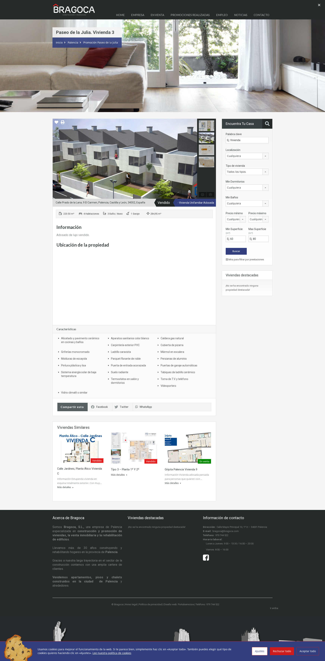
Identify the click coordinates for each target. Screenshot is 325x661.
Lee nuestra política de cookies (112, 653)
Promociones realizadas (190, 15)
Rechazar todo (282, 651)
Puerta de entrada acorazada (128, 365)
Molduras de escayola (74, 358)
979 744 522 (221, 535)
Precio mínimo (234, 213)
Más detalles (64, 487)
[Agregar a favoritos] (56, 123)
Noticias (240, 15)
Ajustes (259, 651)
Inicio (59, 42)
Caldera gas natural (172, 338)
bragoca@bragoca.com (226, 531)
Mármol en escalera (172, 351)
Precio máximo (257, 213)
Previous (56, 159)
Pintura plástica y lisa (73, 365)
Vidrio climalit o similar (74, 392)
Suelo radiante (119, 372)
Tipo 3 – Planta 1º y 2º (125, 469)
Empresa (137, 15)
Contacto (261, 15)
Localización (233, 149)
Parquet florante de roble (126, 358)
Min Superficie (234, 231)
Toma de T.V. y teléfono (174, 379)
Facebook (102, 406)
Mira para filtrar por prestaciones (246, 259)
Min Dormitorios (235, 181)
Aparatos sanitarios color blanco (130, 338)
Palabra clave (234, 134)
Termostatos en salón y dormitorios (125, 380)
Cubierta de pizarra (172, 345)
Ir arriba (274, 608)
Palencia (73, 42)
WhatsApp (146, 406)
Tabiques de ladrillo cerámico (178, 372)
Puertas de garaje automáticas (179, 365)
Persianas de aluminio (174, 358)
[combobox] (247, 156)
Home (120, 15)
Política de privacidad (150, 604)
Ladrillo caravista (121, 351)
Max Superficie (257, 231)
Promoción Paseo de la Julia (100, 42)
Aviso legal (131, 604)
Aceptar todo (308, 651)
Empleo (222, 15)
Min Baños (232, 197)
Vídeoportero (168, 385)
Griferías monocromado (75, 351)
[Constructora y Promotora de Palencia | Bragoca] (73, 11)
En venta (157, 15)
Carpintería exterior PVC (125, 345)
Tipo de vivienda (235, 165)
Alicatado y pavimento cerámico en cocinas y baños (80, 340)
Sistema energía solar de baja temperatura (78, 374)
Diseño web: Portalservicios (179, 604)
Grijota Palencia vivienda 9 (181, 469)
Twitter (124, 406)
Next (194, 159)
